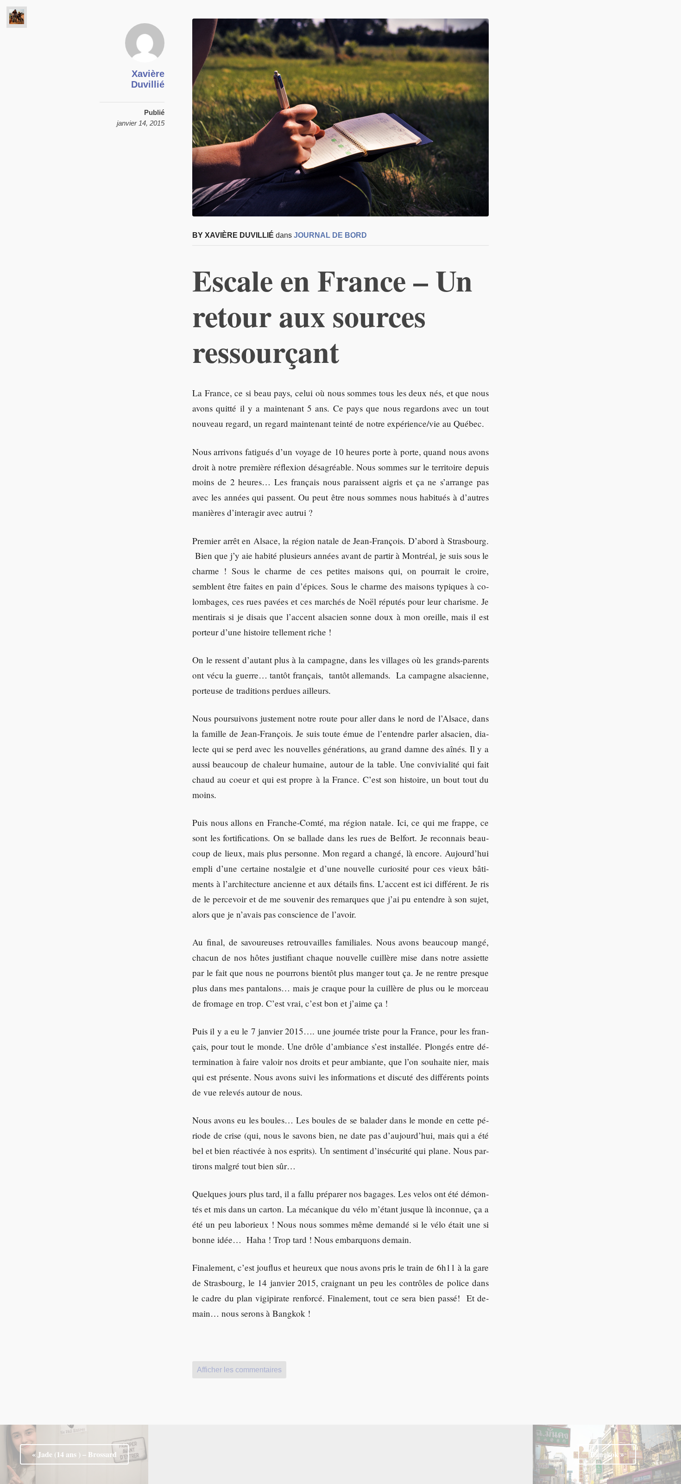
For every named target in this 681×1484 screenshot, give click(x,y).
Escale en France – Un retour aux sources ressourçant (332, 315)
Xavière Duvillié (147, 79)
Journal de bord (330, 235)
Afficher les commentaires (239, 1370)
